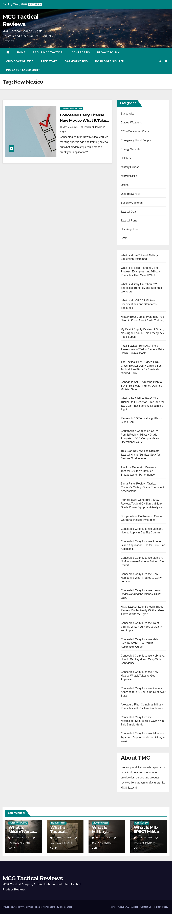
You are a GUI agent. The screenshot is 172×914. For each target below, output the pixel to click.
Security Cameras (132, 202)
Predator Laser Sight (23, 69)
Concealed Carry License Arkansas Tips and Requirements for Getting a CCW (143, 737)
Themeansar (66, 907)
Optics (124, 184)
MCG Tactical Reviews (32, 878)
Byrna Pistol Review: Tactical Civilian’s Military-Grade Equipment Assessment (142, 487)
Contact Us (81, 52)
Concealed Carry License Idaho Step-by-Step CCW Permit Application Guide (140, 643)
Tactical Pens (129, 220)
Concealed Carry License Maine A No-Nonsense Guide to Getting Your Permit (143, 561)
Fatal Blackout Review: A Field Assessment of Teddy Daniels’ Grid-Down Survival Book (142, 349)
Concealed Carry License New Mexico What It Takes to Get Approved (84, 120)
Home (21, 52)
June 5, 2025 (70, 127)
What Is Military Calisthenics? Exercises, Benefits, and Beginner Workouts (141, 288)
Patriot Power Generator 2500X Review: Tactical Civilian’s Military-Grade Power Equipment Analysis (142, 503)
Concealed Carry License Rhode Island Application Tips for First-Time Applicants (143, 545)
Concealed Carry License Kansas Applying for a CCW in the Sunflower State (143, 692)
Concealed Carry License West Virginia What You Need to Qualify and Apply (142, 627)
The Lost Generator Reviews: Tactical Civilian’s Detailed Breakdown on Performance (138, 471)
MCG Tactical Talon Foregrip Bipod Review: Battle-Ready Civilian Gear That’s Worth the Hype (142, 610)
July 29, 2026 (145, 837)
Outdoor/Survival (131, 193)
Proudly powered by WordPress (18, 907)
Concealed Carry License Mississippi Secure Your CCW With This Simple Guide (142, 721)
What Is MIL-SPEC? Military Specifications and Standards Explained (139, 304)
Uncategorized (130, 229)
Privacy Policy (108, 52)
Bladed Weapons (131, 122)
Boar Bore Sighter (109, 61)
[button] (160, 61)
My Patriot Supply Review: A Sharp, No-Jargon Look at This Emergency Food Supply (142, 333)
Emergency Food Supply (136, 140)
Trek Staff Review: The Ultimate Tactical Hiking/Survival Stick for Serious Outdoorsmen (140, 455)
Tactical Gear (129, 211)
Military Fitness (130, 167)
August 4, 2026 (21, 837)
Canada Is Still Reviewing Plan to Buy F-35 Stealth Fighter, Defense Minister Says (141, 386)
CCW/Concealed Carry (71, 108)
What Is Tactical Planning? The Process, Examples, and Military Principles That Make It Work (140, 271)
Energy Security (130, 149)
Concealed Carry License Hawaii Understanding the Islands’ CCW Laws (141, 594)
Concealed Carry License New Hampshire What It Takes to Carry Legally (141, 578)
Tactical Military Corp (19, 845)
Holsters (126, 158)
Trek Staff (49, 61)
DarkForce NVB (76, 61)
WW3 (124, 238)
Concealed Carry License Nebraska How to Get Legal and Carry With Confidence (142, 659)
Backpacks (127, 113)
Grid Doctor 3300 (19, 61)
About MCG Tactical (48, 52)
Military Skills (129, 176)
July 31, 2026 (103, 837)
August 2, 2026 (62, 837)
